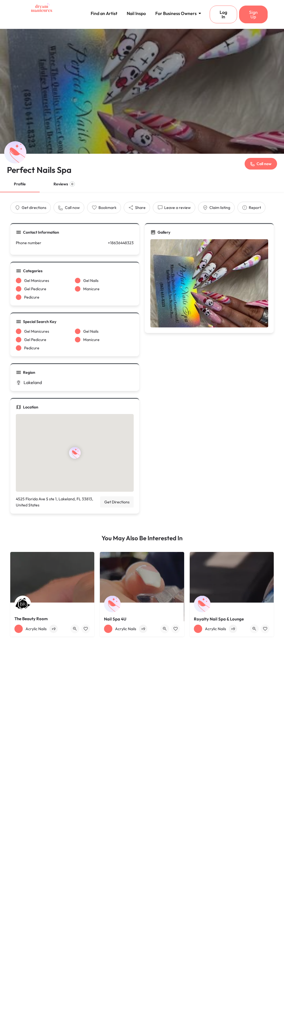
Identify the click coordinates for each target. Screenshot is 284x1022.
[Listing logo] (15, 152)
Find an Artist (104, 13)
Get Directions (117, 501)
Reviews (63, 183)
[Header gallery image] (142, 91)
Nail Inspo (136, 13)
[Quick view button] (74, 628)
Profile (20, 183)
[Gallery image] (209, 283)
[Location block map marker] (74, 453)
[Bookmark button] (85, 628)
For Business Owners (176, 13)
